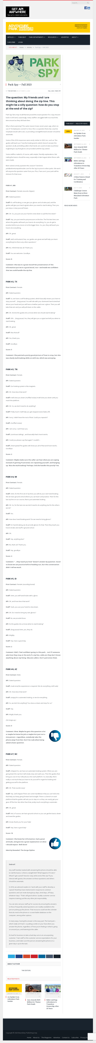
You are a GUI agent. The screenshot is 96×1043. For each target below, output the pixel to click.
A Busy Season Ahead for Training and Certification (82, 179)
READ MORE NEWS (70, 205)
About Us (36, 1037)
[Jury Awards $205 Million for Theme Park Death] (33, 989)
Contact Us (66, 1037)
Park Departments (36, 37)
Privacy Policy (85, 1037)
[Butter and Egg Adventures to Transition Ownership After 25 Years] (53, 989)
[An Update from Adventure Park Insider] (14, 989)
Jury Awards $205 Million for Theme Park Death (34, 1002)
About (74, 37)
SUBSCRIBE (11, 42)
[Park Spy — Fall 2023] (33, 68)
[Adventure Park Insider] (48, 27)
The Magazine (46, 1037)
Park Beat (22, 37)
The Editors (12, 91)
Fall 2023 (51, 91)
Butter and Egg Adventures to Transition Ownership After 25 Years (52, 1004)
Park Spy (58, 91)
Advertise (65, 37)
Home (29, 1037)
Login (20, 42)
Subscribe (75, 1037)
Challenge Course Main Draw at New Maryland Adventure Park (81, 194)
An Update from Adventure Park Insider (13, 999)
